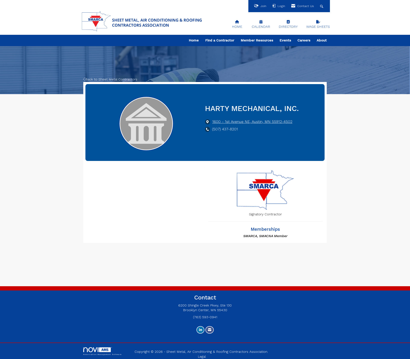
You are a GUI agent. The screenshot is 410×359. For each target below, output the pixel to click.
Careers (303, 40)
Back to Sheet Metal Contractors (111, 79)
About (322, 40)
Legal (202, 357)
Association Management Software (102, 354)
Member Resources (257, 40)
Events (285, 40)
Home (194, 40)
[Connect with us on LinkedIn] (200, 330)
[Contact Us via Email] (209, 330)
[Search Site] (322, 6)
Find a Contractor (219, 40)
